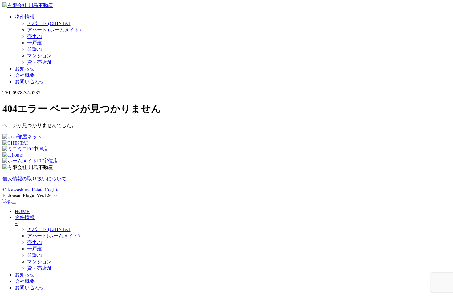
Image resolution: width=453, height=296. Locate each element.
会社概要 (25, 281)
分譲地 (34, 49)
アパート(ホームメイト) (53, 235)
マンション (39, 55)
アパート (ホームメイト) (54, 29)
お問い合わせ (29, 287)
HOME (22, 211)
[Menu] (13, 203)
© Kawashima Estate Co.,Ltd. (31, 189)
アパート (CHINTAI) (49, 23)
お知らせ (25, 274)
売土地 (34, 36)
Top (6, 201)
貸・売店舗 (39, 62)
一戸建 (34, 42)
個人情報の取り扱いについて (34, 178)
